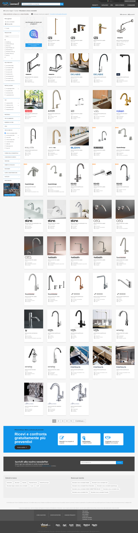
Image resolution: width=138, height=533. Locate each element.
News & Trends (119, 5)
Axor (8, 55)
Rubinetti (24, 482)
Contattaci (125, 56)
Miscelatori (17, 482)
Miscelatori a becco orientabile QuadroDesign (107, 485)
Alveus (8, 45)
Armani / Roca (10, 53)
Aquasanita (9, 49)
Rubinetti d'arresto (33, 482)
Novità (7, 28)
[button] (12, 32)
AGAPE (8, 42)
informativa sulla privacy (46, 465)
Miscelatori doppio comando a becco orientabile (17, 485)
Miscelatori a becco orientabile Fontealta (99, 492)
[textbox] (41, 4)
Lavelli (37, 485)
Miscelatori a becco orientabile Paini (80, 492)
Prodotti (95, 5)
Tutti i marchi (85, 511)
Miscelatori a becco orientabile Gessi (111, 489)
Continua (79, 421)
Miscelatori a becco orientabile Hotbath (80, 482)
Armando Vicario (10, 51)
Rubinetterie (9, 482)
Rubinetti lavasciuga (44, 482)
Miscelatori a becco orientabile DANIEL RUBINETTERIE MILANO (86, 489)
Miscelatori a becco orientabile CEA (99, 482)
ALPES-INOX (10, 44)
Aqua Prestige (10, 47)
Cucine (31, 485)
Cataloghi (105, 5)
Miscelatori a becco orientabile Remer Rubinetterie (83, 485)
